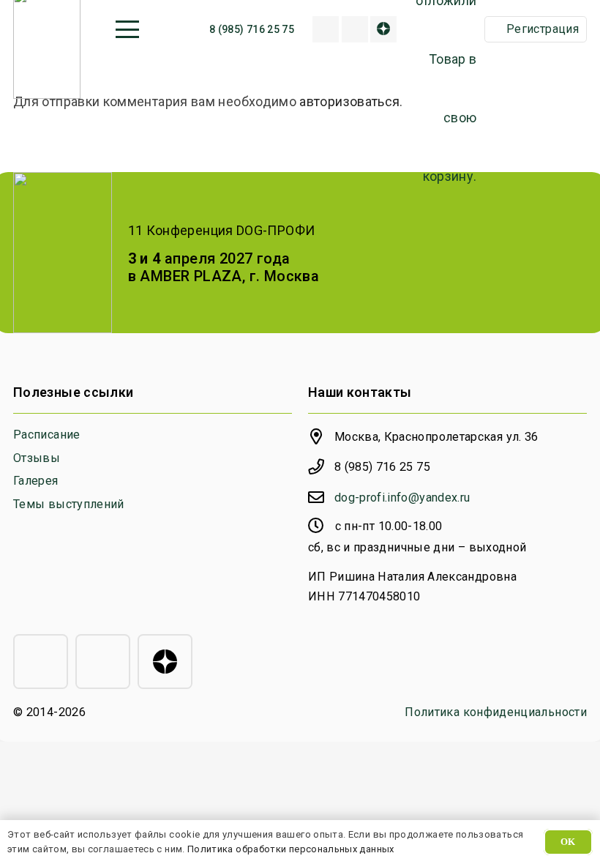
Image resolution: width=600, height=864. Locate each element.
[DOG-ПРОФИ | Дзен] (383, 29)
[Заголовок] (325, 29)
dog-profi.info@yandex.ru (402, 497)
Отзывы (36, 458)
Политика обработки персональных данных (290, 848)
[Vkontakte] (355, 29)
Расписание (46, 435)
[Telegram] (40, 661)
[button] (127, 29)
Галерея (36, 481)
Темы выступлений (68, 504)
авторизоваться (349, 101)
